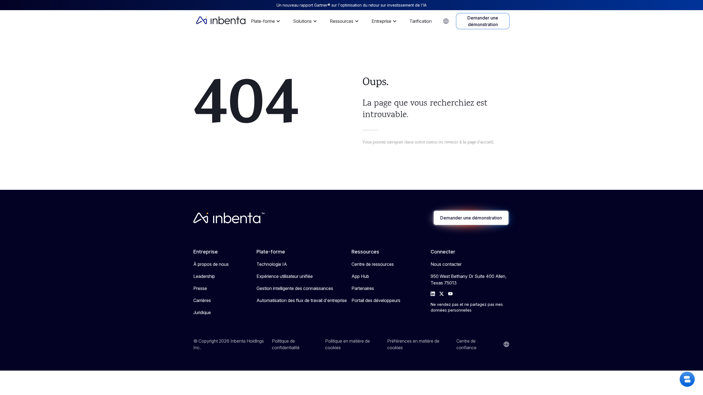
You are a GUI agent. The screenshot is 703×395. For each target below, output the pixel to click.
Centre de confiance (466, 344)
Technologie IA (271, 264)
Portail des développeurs (376, 300)
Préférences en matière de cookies (413, 344)
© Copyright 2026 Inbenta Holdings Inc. (228, 344)
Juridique (202, 312)
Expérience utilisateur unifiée (284, 276)
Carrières (202, 300)
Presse (200, 288)
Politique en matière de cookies (347, 344)
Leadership (204, 276)
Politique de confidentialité (286, 344)
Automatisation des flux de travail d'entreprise (301, 300)
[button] (267, 21)
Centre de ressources (373, 264)
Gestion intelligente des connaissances (294, 288)
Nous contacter (446, 264)
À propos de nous (211, 264)
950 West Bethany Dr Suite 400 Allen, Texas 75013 (468, 279)
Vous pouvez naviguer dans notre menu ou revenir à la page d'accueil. (428, 142)
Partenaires (363, 288)
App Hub (360, 276)
